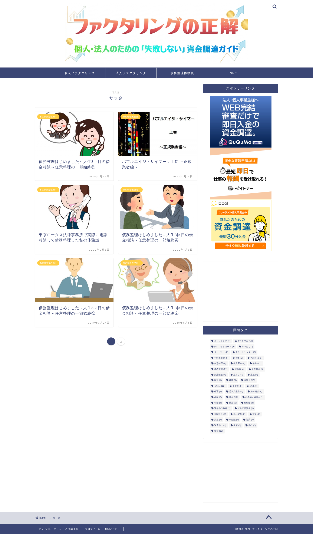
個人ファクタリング (79, 73)
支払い (219, 386)
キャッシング (222, 341)
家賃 (218, 380)
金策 (237, 425)
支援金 (237, 386)
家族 (254, 374)
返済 (250, 420)
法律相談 (256, 391)
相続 (218, 397)
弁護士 (249, 380)
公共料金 (257, 369)
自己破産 (239, 414)
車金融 (234, 420)
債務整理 (220, 369)
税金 (218, 403)
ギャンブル (245, 341)
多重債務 (220, 374)
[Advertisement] (240, 292)
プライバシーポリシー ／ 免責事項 (59, 529)
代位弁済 (256, 358)
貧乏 (256, 414)
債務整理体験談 (182, 73)
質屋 (218, 420)
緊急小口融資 (222, 408)
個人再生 (239, 363)
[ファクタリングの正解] (156, 63)
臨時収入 (220, 414)
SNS (233, 73)
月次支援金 (236, 391)
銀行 (252, 425)
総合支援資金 (246, 408)
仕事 (239, 358)
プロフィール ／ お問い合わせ (102, 529)
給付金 (249, 403)
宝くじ (238, 374)
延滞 (233, 380)
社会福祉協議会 (254, 397)
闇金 (218, 431)
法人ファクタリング (131, 73)
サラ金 (247, 346)
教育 (218, 391)
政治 (253, 386)
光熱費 (239, 369)
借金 (257, 363)
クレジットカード (224, 346)
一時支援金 (221, 358)
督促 (233, 397)
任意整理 (220, 363)
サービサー (221, 352)
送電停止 (220, 425)
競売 (233, 403)
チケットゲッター (245, 352)
